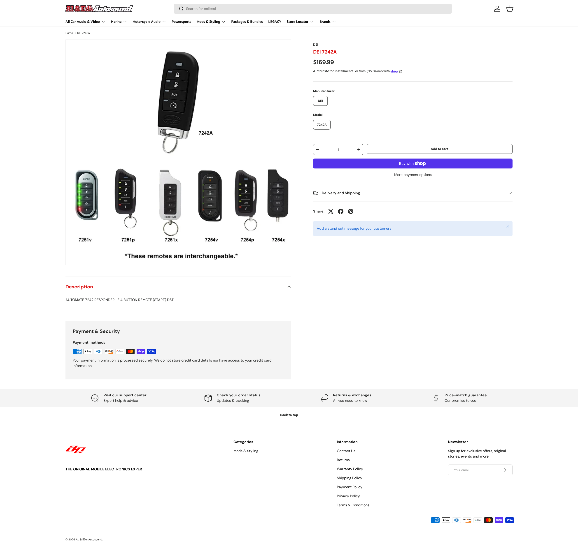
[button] (510, 9)
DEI (315, 44)
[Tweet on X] (331, 211)
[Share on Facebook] (341, 211)
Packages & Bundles (247, 22)
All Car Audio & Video (82, 22)
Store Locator (297, 22)
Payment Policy (349, 487)
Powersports (181, 22)
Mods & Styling (208, 22)
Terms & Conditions (353, 505)
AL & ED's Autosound (89, 539)
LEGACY (274, 22)
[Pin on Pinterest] (351, 211)
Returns (343, 460)
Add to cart (439, 149)
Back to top (289, 415)
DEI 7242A (83, 33)
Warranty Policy (350, 469)
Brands (325, 22)
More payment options (413, 174)
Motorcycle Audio (147, 22)
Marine (116, 22)
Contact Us (346, 451)
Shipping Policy (349, 478)
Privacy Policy (348, 496)
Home (69, 33)
